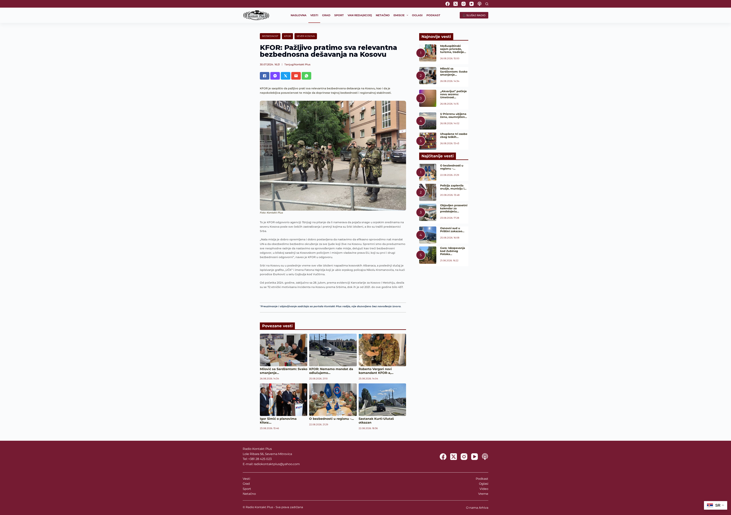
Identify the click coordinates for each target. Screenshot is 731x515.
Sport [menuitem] (339, 15)
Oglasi (483, 483)
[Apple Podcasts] (479, 4)
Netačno (249, 494)
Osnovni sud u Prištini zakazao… (452, 229)
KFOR (287, 36)
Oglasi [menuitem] (417, 15)
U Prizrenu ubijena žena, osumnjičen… (453, 115)
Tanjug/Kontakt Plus (297, 64)
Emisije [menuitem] (399, 15)
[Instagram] (463, 4)
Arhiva (483, 507)
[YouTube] (471, 4)
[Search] (486, 3)
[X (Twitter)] (455, 4)
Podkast (482, 479)
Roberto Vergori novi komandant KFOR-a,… (376, 371)
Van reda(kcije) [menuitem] (360, 15)
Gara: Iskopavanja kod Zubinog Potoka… (452, 251)
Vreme (483, 494)
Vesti (246, 479)
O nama (472, 507)
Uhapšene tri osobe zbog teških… (453, 135)
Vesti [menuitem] (314, 15)
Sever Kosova (306, 36)
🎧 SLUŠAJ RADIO (474, 15)
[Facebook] (447, 4)
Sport (247, 489)
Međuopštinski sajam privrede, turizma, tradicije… (453, 49)
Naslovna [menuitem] (298, 15)
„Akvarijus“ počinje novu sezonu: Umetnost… (453, 94)
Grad (246, 483)
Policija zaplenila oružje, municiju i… (453, 187)
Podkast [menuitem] (433, 15)
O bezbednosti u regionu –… (331, 419)
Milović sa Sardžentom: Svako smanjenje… (453, 71)
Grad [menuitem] (326, 15)
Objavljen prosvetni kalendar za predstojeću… (453, 208)
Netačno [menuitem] (383, 15)
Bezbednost (270, 36)
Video (484, 489)
